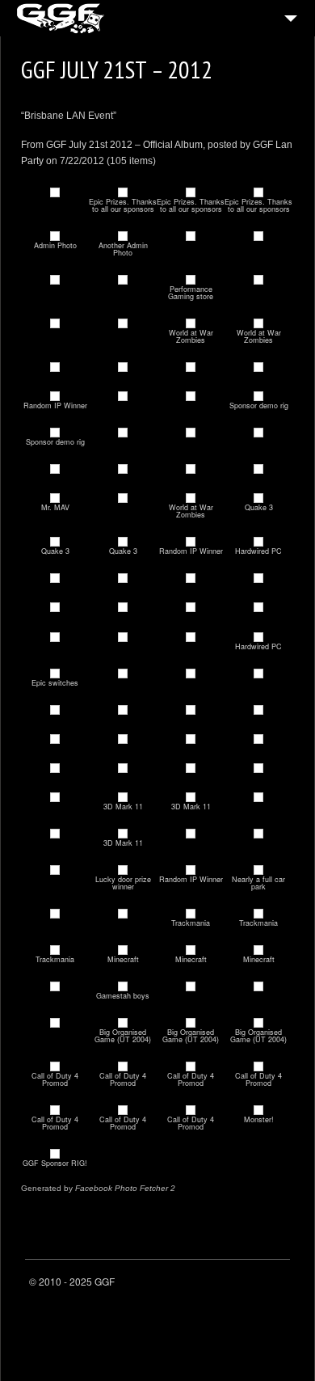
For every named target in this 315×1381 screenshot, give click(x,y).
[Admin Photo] (55, 236)
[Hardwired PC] (258, 542)
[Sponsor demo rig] (258, 396)
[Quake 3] (258, 498)
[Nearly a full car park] (258, 870)
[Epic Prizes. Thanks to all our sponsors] (123, 193)
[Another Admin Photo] (123, 236)
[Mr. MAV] (55, 498)
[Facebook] (237, 1285)
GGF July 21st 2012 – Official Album (124, 144)
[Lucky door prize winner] (123, 870)
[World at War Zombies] (190, 324)
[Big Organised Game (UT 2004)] (123, 1023)
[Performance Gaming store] (190, 280)
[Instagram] (257, 1285)
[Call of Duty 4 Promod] (55, 1067)
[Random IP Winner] (55, 396)
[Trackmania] (190, 914)
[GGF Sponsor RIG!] (55, 1154)
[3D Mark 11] (123, 798)
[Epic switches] (55, 674)
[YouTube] (277, 1285)
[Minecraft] (123, 950)
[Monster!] (258, 1110)
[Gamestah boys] (123, 987)
